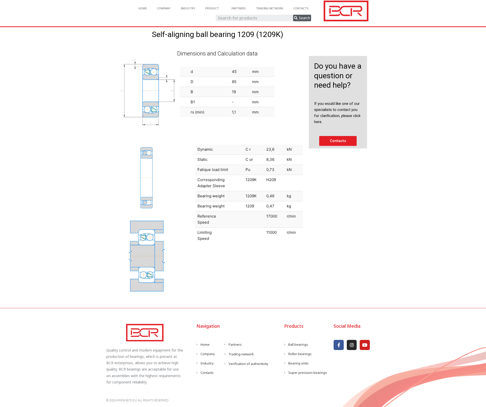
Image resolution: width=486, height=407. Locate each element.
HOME (142, 8)
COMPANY (164, 8)
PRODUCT (212, 8)
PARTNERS (239, 8)
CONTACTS (301, 8)
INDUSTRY (188, 8)
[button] (338, 141)
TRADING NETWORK (269, 8)
